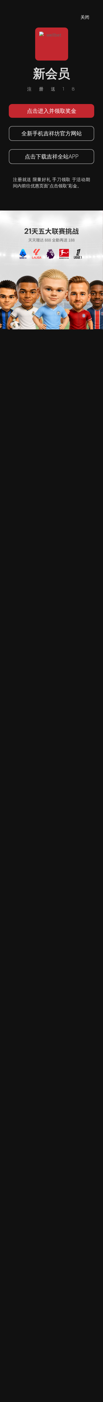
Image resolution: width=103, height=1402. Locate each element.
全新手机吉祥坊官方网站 (51, 133)
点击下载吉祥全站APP (52, 156)
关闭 (84, 17)
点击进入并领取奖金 (51, 110)
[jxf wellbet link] (51, 269)
